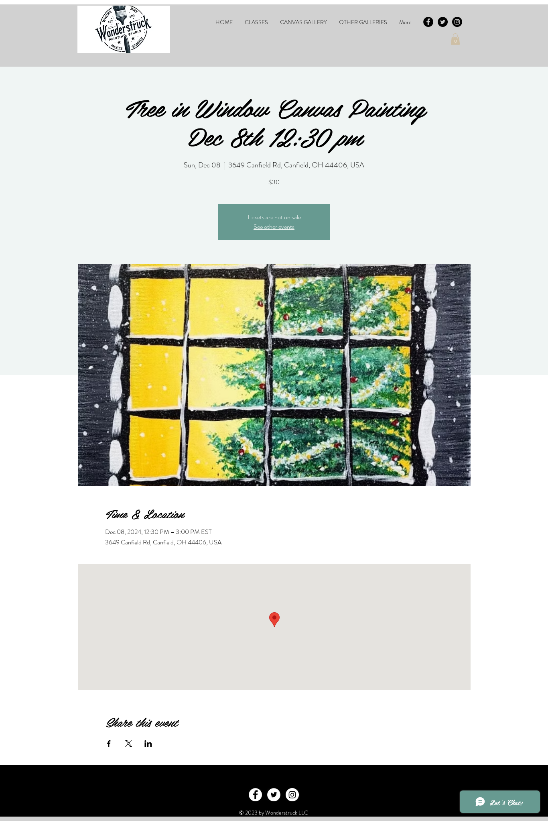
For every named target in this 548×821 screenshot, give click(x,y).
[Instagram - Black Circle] (457, 22)
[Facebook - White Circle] (255, 794)
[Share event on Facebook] (109, 743)
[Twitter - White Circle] (273, 794)
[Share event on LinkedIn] (148, 743)
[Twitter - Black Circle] (443, 22)
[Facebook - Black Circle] (428, 22)
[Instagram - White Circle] (292, 794)
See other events (274, 226)
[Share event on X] (128, 743)
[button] (256, 22)
